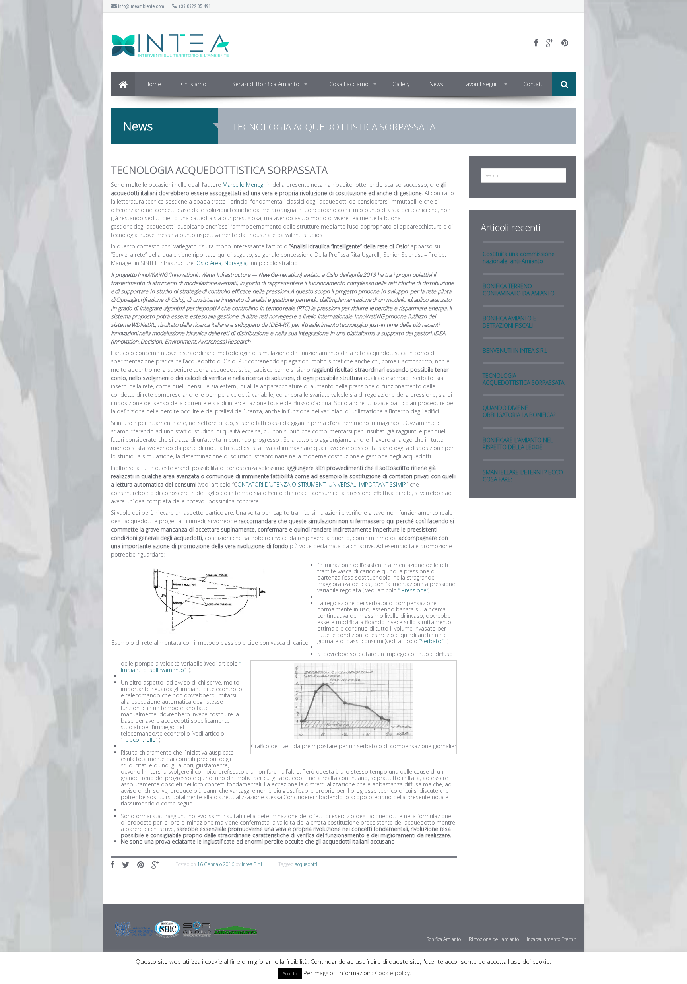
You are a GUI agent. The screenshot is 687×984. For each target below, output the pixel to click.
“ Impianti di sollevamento (181, 666)
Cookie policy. (393, 973)
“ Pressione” (413, 590)
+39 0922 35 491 (194, 6)
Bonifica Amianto (443, 939)
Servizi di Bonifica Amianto (265, 84)
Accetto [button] (290, 973)
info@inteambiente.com (140, 6)
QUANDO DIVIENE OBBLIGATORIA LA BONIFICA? (519, 411)
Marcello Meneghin (247, 184)
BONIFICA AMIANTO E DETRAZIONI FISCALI (509, 321)
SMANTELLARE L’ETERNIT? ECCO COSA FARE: (523, 475)
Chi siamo (193, 84)
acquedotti (306, 864)
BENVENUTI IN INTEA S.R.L (515, 350)
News (436, 84)
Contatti (533, 84)
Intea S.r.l (252, 864)
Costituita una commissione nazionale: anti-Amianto (519, 257)
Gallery (400, 84)
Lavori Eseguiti (481, 84)
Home (153, 84)
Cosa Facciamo (349, 84)
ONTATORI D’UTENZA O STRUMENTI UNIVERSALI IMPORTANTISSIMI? (321, 484)
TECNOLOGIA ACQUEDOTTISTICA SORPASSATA (523, 379)
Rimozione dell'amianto (494, 939)
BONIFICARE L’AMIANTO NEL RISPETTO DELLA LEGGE (518, 443)
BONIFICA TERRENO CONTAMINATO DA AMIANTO (519, 289)
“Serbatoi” (431, 641)
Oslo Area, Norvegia (221, 263)
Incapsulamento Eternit (551, 939)
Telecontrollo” (139, 739)
